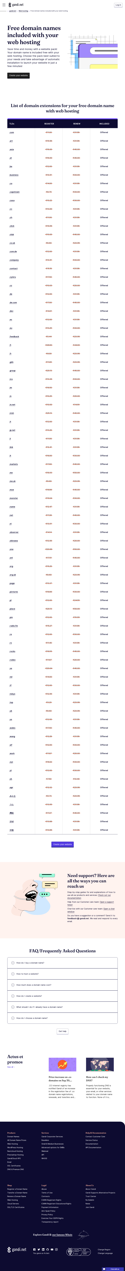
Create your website (18, 75)
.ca (10, 183)
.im (10, 387)
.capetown (14, 192)
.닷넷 (11, 821)
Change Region (104, 1250)
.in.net (12, 404)
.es (10, 319)
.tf (10, 685)
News (88, 1204)
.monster (13, 498)
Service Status (92, 1140)
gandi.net (12, 11)
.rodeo (12, 660)
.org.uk (12, 575)
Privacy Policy (47, 1215)
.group (12, 370)
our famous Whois (62, 1234)
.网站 (11, 813)
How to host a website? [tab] (27, 974)
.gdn (11, 362)
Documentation (92, 1144)
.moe (11, 489)
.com (11, 132)
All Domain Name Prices (16, 1140)
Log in (118, 5)
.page (12, 583)
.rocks (12, 651)
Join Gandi (90, 1207)
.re (10, 634)
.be (10, 166)
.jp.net (12, 430)
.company (14, 260)
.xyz (11, 762)
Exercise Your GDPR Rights (52, 1218)
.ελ (10, 779)
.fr (10, 353)
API (43, 1155)
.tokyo (12, 694)
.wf (10, 745)
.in (10, 396)
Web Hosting (12, 1144)
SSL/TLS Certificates (15, 1207)
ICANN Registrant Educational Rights (56, 1204)
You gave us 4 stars (41, 1253)
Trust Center (91, 1196)
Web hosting (23, 11)
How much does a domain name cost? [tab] (33, 985)
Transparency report (50, 1222)
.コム (11, 804)
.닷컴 (11, 830)
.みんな (12, 796)
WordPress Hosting (15, 1147)
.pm (11, 617)
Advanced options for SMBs (53, 1147)
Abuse (44, 1189)
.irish (11, 413)
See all (10, 1067)
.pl (10, 600)
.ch (10, 217)
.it (10, 421)
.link (11, 447)
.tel (10, 677)
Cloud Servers (13, 1204)
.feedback (14, 336)
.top (11, 702)
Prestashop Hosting (15, 1155)
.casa (12, 200)
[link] (34, 1249)
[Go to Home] (15, 5)
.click (11, 226)
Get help (62, 1031)
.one (11, 549)
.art (11, 141)
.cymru (12, 277)
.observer (14, 532)
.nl (10, 523)
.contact (13, 268)
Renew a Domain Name (16, 1196)
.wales (12, 728)
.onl (11, 558)
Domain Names (13, 1136)
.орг (11, 787)
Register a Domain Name (17, 1189)
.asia (11, 149)
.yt (10, 770)
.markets (13, 464)
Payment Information (50, 1207)
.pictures (13, 592)
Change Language (105, 1253)
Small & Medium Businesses (53, 1144)
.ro (10, 643)
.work (12, 753)
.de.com (13, 302)
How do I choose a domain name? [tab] (32, 1018)
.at (10, 158)
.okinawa (13, 540)
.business (13, 175)
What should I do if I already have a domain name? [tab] (39, 1007)
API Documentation (93, 1147)
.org (11, 566)
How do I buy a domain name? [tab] (30, 963)
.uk (10, 711)
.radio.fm (13, 626)
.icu (11, 379)
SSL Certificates (14, 1166)
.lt (10, 455)
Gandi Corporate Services (52, 1136)
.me (11, 472)
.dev (11, 311)
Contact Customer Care (95, 1136)
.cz (10, 285)
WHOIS (44, 1158)
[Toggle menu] (3, 4)
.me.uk (12, 481)
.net (11, 515)
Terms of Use (47, 1193)
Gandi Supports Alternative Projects (100, 1193)
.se (10, 668)
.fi (10, 345)
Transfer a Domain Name (17, 1193)
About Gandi (91, 1189)
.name (12, 506)
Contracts (46, 1196)
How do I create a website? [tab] (29, 996)
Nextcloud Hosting (15, 1151)
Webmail (45, 1151)
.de (10, 294)
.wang (12, 736)
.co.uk (12, 243)
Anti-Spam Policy (48, 1211)
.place (12, 609)
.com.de (13, 251)
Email (9, 1162)
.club (11, 234)
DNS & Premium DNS (15, 1169)
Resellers (45, 1140)
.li (10, 438)
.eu (10, 328)
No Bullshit (90, 1200)
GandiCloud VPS (14, 1158)
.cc (10, 209)
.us (10, 719)
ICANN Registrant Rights (51, 1200)
